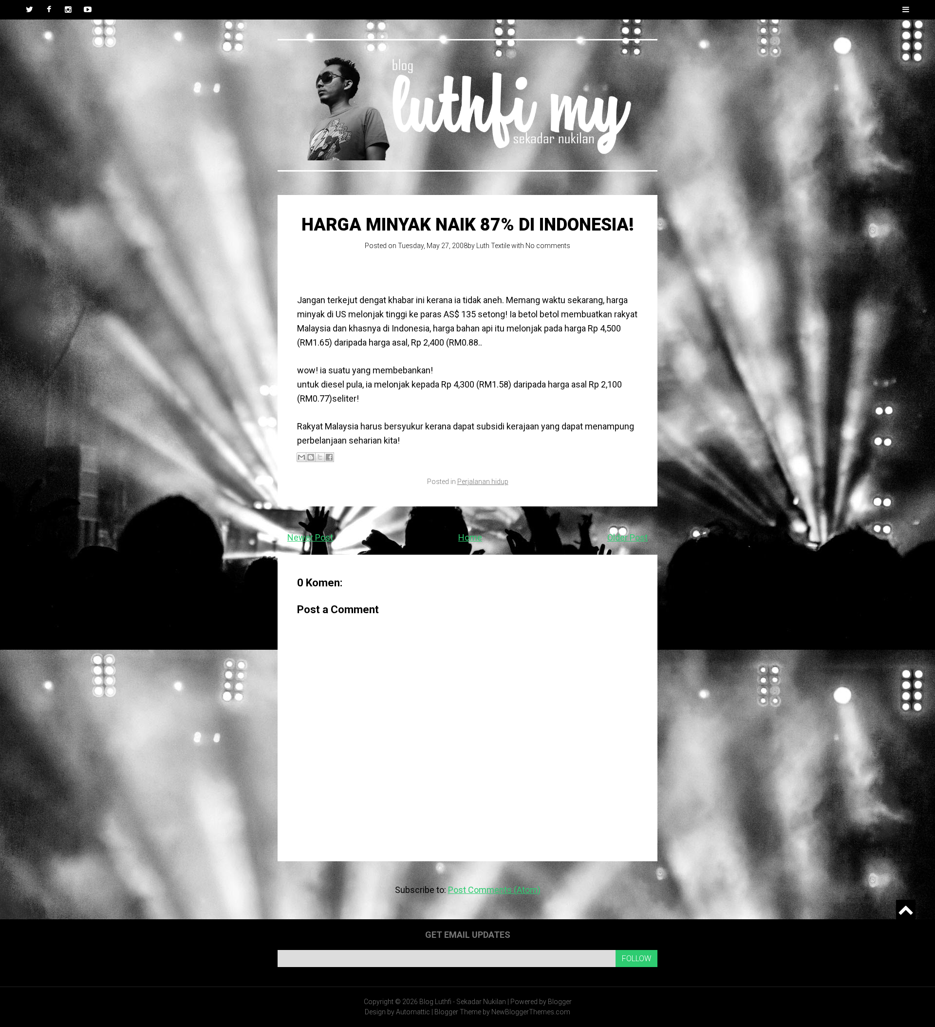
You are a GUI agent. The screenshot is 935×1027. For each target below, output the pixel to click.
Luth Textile (493, 246)
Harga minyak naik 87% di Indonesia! (467, 224)
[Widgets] (906, 909)
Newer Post (310, 537)
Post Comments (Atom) (494, 890)
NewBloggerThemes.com (530, 1012)
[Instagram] (68, 9)
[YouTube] (87, 9)
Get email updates (467, 935)
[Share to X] (320, 457)
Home (470, 537)
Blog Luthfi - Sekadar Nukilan (462, 1002)
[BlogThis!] (311, 457)
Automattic (413, 1012)
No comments (547, 246)
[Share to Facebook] (329, 457)
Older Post (627, 537)
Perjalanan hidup (482, 481)
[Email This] (301, 457)
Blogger (560, 1002)
